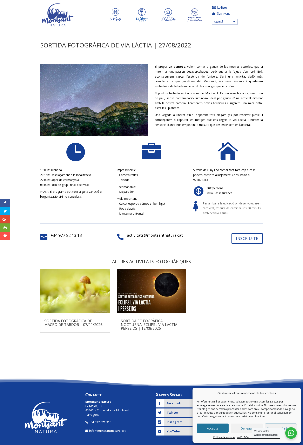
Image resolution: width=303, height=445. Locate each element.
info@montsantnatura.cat (107, 431)
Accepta (212, 428)
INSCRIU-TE (247, 238)
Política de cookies (224, 437)
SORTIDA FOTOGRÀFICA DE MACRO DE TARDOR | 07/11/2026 (73, 322)
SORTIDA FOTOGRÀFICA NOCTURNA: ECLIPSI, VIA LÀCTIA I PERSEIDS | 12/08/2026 (150, 324)
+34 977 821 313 (100, 422)
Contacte (223, 13)
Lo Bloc (222, 7)
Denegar (247, 428)
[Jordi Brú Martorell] (94, 136)
